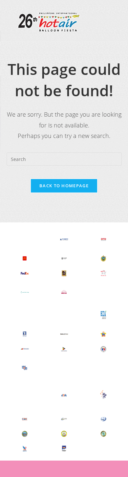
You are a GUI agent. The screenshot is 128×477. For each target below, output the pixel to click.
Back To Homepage (64, 186)
